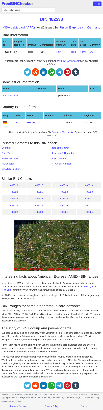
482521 (39, 192)
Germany (93, 27)
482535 (89, 212)
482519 (89, 185)
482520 (14, 192)
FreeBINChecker (17, 3)
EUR (92, 52)
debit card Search (60, 148)
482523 (89, 192)
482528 (14, 205)
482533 (39, 212)
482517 (39, 185)
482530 (64, 205)
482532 (14, 212)
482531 (89, 205)
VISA (58, 52)
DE (16, 122)
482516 (14, 185)
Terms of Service (18, 406)
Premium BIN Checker (68, 61)
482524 (14, 198)
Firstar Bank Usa (71, 27)
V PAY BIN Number (61, 163)
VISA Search (8, 163)
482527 (89, 198)
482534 (64, 212)
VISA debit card (14, 27)
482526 (64, 198)
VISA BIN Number (11, 169)
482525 (39, 198)
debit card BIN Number (63, 153)
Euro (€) (6, 153)
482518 (64, 185)
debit (73, 52)
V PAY (31, 27)
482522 (64, 192)
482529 (39, 205)
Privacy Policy (51, 406)
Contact (85, 406)
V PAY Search (59, 158)
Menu (97, 4)
